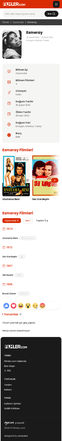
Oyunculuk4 (12, 220)
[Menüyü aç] (56, 4)
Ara (49, 13)
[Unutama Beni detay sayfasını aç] (16, 175)
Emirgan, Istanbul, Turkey (37, 40)
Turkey (38, 126)
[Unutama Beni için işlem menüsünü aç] (27, 158)
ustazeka (23, 435)
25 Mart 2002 (47, 37)
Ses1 (27, 220)
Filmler (5, 22)
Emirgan (20, 126)
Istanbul (29, 126)
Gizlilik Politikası (12, 408)
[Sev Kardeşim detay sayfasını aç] (46, 175)
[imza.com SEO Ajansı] (9, 423)
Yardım (8, 384)
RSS (9, 370)
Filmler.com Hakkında (15, 361)
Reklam (8, 389)
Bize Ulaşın (9, 366)
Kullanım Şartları (12, 403)
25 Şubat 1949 (32, 37)
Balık (18, 137)
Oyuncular (18, 22)
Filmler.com (19, 427)
